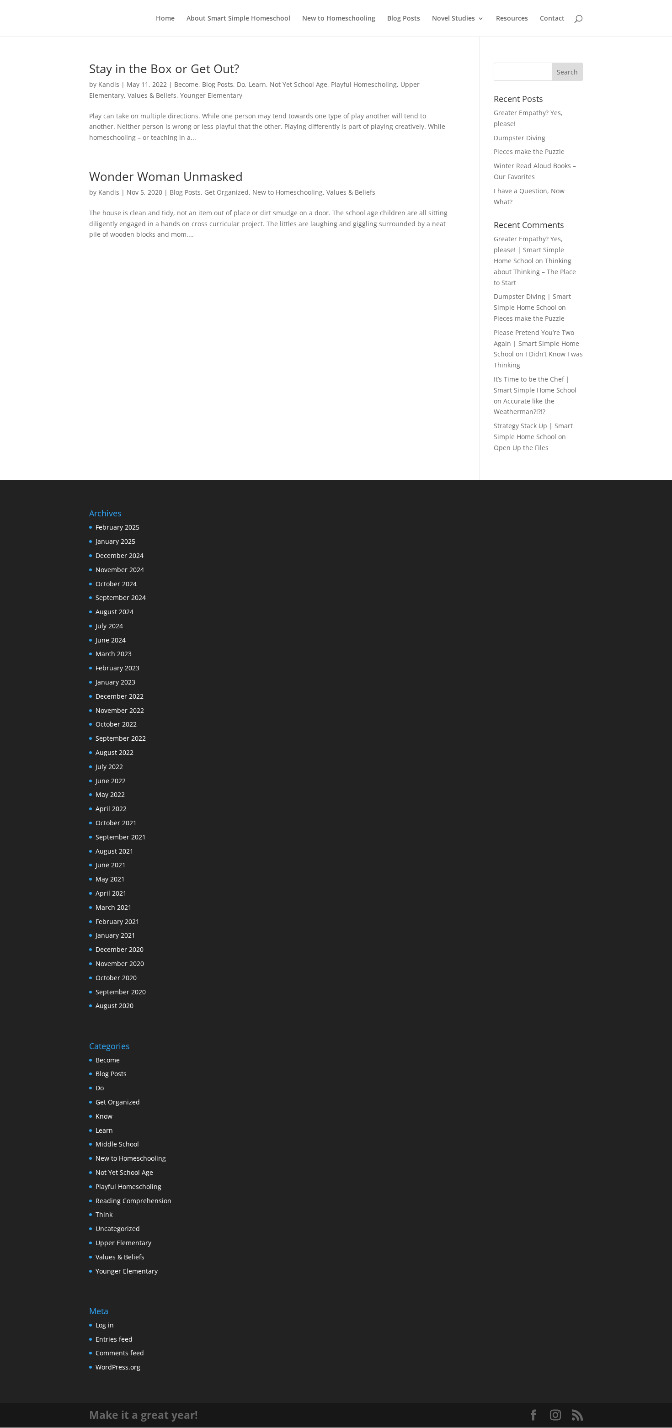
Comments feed (120, 1352)
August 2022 (114, 752)
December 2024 (120, 555)
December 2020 (120, 949)
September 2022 (121, 738)
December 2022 (120, 696)
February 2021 (117, 921)
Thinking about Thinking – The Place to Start (535, 271)
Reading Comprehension (133, 1200)
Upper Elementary (123, 1242)
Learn (257, 84)
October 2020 (116, 977)
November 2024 (120, 569)
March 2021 (114, 907)
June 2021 (111, 864)
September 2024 (121, 597)
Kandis (108, 84)
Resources (512, 18)
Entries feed (114, 1339)
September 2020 (121, 991)
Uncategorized (118, 1228)
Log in (105, 1325)
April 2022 (111, 808)
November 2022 (120, 710)
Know (104, 1116)
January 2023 (115, 682)
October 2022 (116, 724)
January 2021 (115, 935)
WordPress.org (118, 1367)
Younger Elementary (211, 95)
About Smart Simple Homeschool (238, 18)
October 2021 (116, 822)
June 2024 (111, 640)
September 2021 (121, 837)
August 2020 (114, 1005)
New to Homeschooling (338, 18)
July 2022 (109, 766)
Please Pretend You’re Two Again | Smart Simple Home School (536, 343)
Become (186, 84)
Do (241, 84)
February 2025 (117, 527)
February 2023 (117, 668)
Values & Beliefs (152, 95)
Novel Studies (453, 18)
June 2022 (111, 780)
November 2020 (120, 963)
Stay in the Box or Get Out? (164, 68)
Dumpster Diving (519, 137)
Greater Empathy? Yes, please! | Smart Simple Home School (529, 249)
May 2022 (110, 794)
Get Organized (226, 192)
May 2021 (110, 879)
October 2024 (116, 583)
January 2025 (115, 541)
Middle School (117, 1144)
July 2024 (109, 625)
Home (165, 18)
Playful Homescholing (364, 84)
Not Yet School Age (298, 84)
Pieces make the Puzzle (529, 151)
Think (104, 1214)
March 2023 (114, 653)
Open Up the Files (521, 447)
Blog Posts (403, 18)
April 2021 (111, 893)
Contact (552, 18)
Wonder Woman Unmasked (166, 176)
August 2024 (114, 611)
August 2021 (114, 851)
